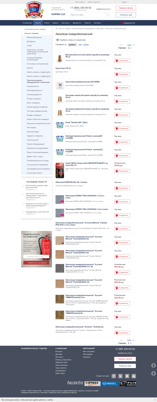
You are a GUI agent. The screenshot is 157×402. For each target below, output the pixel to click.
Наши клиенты (61, 368)
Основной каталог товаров (35, 29)
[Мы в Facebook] (114, 376)
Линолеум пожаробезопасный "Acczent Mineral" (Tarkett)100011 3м (84, 281)
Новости (87, 23)
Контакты (97, 23)
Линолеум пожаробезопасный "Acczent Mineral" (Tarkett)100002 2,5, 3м (84, 266)
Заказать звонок (126, 8)
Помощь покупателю (63, 360)
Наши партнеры (62, 365)
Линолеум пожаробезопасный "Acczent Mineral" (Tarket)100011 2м (84, 252)
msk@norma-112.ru (103, 9)
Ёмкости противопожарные (37, 152)
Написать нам (126, 15)
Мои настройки (88, 351)
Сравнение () (129, 23)
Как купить (66, 23)
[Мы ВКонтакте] (127, 376)
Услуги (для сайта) (34, 173)
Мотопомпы (31, 127)
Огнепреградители (34, 94)
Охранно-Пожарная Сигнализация (34, 59)
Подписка (86, 357)
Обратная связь (61, 362)
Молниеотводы (33, 132)
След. (129, 45)
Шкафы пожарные (34, 115)
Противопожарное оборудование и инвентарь (88, 28)
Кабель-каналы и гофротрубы (39, 76)
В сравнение (123, 61)
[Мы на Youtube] (134, 376)
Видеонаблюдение (34, 37)
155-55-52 (125, 349)
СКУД (29, 46)
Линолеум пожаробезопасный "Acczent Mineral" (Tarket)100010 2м (84, 238)
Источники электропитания (37, 64)
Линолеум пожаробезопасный (39, 123)
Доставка (59, 354)
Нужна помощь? (94, 2)
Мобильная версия (69, 392)
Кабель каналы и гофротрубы (39, 72)
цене (80, 44)
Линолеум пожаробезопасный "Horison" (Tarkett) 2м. (80, 327)
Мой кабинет (80, 2)
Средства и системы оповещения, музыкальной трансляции (37, 52)
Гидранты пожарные (35, 136)
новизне (86, 44)
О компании (27, 23)
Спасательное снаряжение (37, 165)
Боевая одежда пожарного (37, 107)
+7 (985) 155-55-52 (80, 7)
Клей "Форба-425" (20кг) (76, 122)
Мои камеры (88, 354)
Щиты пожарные (33, 103)
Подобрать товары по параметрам (73, 40)
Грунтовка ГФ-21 (63, 68)
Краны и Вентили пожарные (38, 119)
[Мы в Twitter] (120, 376)
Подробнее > (31, 189)
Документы (77, 23)
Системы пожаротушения (37, 111)
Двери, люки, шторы (35, 156)
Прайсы (55, 23)
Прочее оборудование (35, 144)
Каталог (38, 23)
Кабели (30, 68)
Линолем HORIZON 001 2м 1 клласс (71, 182)
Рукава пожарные (34, 99)
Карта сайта (60, 373)
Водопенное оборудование (37, 148)
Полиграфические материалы (38, 169)
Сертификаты (61, 371)
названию (72, 44)
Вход (124, 2)
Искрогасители (33, 86)
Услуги (46, 23)
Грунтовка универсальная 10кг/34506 (83, 82)
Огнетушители (32, 140)
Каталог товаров (64, 28)
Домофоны (31, 41)
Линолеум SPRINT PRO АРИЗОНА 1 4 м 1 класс (87, 209)
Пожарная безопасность (30, 392)
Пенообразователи (34, 90)
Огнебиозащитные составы (38, 161)
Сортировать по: (61, 44)
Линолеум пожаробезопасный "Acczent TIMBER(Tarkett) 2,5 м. (84, 296)
